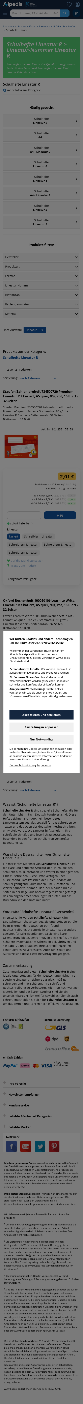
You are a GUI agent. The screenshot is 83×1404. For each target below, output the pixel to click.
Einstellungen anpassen (41, 727)
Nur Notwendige (41, 739)
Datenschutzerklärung (22, 765)
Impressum (44, 765)
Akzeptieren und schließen (41, 715)
